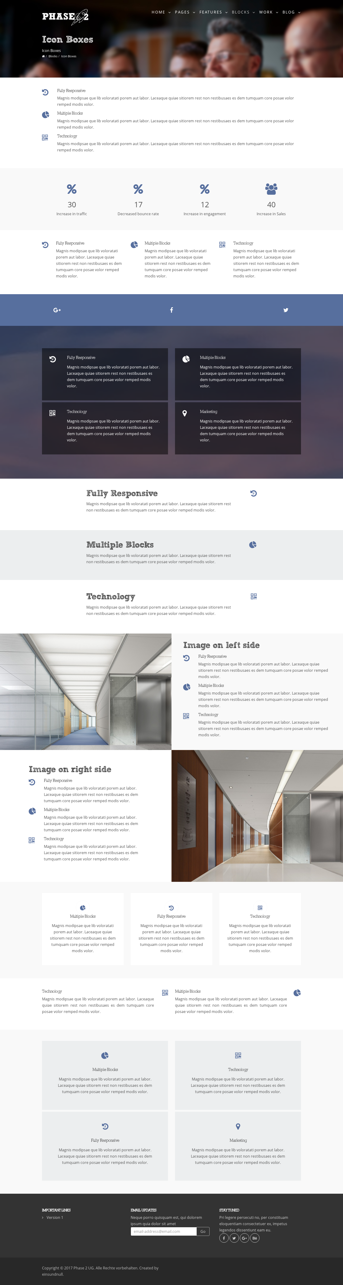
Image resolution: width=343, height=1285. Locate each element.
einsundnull (52, 1274)
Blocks (53, 56)
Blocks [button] (242, 12)
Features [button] (212, 12)
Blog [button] (290, 12)
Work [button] (267, 12)
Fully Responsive (71, 91)
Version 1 (55, 1217)
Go (203, 1231)
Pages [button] (183, 12)
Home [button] (159, 12)
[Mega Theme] (43, 56)
